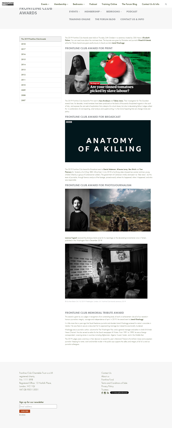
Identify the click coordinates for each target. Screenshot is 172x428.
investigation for (138, 100)
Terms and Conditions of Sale (114, 382)
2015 (23, 59)
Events (44, 4)
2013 (23, 69)
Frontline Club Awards (35, 11)
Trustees (104, 389)
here (100, 40)
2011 (23, 80)
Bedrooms (78, 4)
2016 (23, 54)
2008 (23, 95)
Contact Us (106, 372)
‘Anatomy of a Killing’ (81, 172)
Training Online (109, 4)
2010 (23, 85)
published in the (76, 240)
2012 (23, 74)
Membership (60, 4)
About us (105, 376)
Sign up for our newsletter (31, 402)
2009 (23, 90)
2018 (23, 44)
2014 (23, 64)
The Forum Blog (129, 4)
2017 (23, 49)
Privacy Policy (107, 386)
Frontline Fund (107, 379)
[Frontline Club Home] (8, 3)
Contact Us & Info (150, 4)
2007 (23, 100)
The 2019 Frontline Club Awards (33, 39)
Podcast (93, 4)
